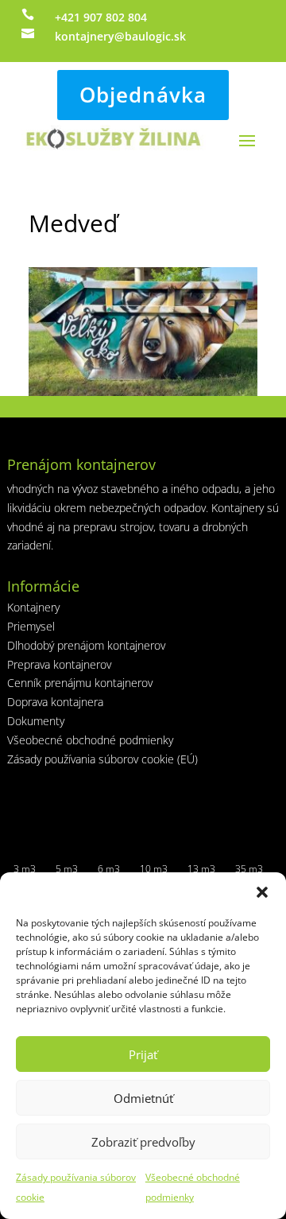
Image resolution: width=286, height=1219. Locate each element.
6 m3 (109, 868)
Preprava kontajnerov (59, 664)
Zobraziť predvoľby (143, 1142)
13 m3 (201, 868)
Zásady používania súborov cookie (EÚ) (102, 759)
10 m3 (154, 868)
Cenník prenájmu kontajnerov (80, 682)
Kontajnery (33, 607)
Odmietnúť (143, 1098)
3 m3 (25, 868)
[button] (262, 892)
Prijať (143, 1054)
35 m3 (249, 868)
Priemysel (31, 626)
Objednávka (143, 94)
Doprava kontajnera (55, 701)
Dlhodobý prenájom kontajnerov (86, 645)
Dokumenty (35, 720)
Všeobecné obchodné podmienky (90, 739)
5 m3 (67, 868)
